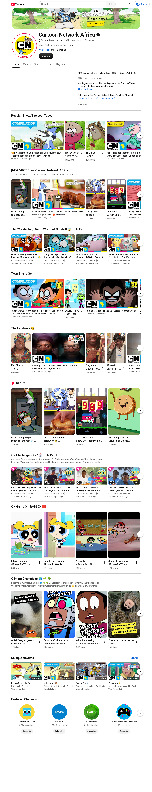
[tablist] (76, 64)
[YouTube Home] (17, 4)
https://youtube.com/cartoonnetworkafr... (97, 98)
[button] (24, 46)
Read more (83, 104)
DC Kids (14, 686)
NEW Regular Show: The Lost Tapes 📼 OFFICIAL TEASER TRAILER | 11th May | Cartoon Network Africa (107, 73)
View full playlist (18, 689)
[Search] (111, 4)
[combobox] (73, 4)
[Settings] (129, 4)
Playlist (25, 686)
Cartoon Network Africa (20, 260)
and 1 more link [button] (58, 50)
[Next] (140, 135)
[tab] (16, 64)
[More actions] (82, 154)
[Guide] (5, 4)
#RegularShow (85, 89)
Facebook (45, 50)
